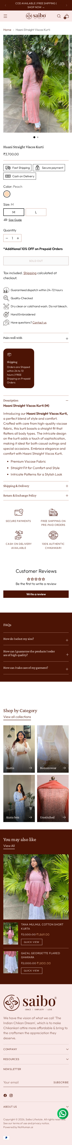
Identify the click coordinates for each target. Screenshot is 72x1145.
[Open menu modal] (5, 16)
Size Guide (15, 220)
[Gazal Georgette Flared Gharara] (10, 962)
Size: (8, 204)
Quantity (9, 230)
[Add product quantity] (7, 238)
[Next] (66, 5)
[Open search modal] (59, 16)
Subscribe (61, 1082)
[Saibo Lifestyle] (36, 16)
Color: (12, 186)
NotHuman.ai (25, 1127)
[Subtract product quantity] (18, 238)
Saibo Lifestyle (34, 1119)
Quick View (31, 942)
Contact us (39, 322)
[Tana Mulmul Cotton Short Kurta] (10, 933)
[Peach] (6, 193)
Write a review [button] (36, 594)
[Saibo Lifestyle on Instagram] (11, 1096)
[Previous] (5, 5)
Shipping (30, 273)
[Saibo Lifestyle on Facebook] (5, 1096)
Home (7, 30)
